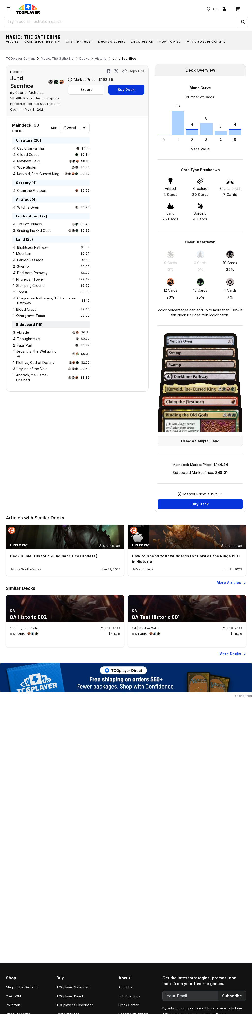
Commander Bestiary (42, 41)
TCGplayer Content (20, 58)
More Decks (230, 654)
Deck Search (142, 41)
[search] (121, 21)
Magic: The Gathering (33, 37)
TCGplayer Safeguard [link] (73, 987)
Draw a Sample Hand (200, 441)
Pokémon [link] (13, 1005)
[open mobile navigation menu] (8, 9)
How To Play (170, 41)
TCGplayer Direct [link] (69, 996)
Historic (101, 58)
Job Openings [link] (129, 996)
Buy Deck (126, 89)
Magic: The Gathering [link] (23, 987)
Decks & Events (111, 41)
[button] (243, 22)
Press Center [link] (128, 1005)
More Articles (229, 583)
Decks (84, 58)
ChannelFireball (79, 41)
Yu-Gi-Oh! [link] (13, 996)
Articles (12, 41)
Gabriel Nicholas (29, 92)
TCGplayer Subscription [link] (75, 1005)
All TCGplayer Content (206, 41)
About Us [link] (125, 987)
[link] (28, 9)
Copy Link (136, 71)
